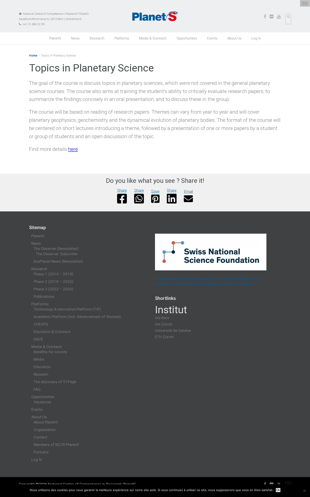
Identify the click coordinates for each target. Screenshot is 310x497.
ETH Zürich (164, 337)
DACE (38, 339)
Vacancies (42, 402)
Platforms (121, 38)
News (75, 38)
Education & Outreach (52, 331)
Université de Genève (173, 330)
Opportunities (187, 38)
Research (97, 38)
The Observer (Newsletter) (56, 248)
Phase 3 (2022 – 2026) (53, 289)
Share (122, 190)
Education (42, 367)
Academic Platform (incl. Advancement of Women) (77, 316)
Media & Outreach (153, 38)
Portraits (41, 452)
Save (155, 191)
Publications (44, 296)
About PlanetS (46, 422)
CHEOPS (41, 324)
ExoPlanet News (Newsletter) (58, 261)
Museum (41, 374)
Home (33, 55)
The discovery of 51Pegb (55, 381)
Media (39, 359)
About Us (234, 38)
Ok (278, 490)
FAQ (37, 389)
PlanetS (55, 38)
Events (212, 38)
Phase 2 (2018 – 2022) (53, 281)
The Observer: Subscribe (56, 254)
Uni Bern (162, 318)
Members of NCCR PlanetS (56, 444)
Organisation (45, 429)
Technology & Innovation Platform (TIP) (67, 309)
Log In (256, 38)
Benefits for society (50, 352)
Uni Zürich (163, 324)
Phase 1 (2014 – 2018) (53, 274)
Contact (40, 437)
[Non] (304, 490)
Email (188, 191)
